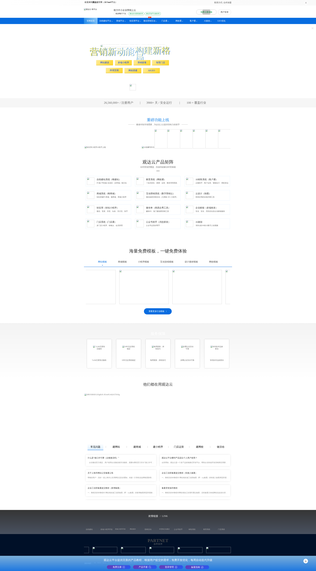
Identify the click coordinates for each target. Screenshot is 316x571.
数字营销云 (148, 529)
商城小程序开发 (120, 526)
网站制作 (133, 526)
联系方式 (218, 2)
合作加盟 (227, 2)
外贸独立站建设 (164, 526)
